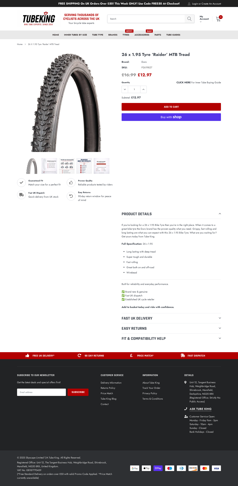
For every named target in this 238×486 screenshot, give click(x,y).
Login (195, 3)
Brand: (125, 62)
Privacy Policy (150, 393)
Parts (158, 34)
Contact (105, 404)
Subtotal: (126, 97)
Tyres (126, 34)
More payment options (171, 126)
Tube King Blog (108, 398)
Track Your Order (151, 388)
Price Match (107, 393)
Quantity (126, 82)
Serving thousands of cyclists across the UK (81, 17)
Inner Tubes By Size (75, 34)
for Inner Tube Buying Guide (198, 82)
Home (55, 34)
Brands (112, 34)
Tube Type (97, 34)
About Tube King (151, 382)
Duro (144, 62)
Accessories (142, 34)
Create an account (211, 3)
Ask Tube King (201, 409)
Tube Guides (173, 34)
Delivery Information (111, 382)
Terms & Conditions (153, 398)
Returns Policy (108, 388)
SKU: (125, 67)
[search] (189, 19)
